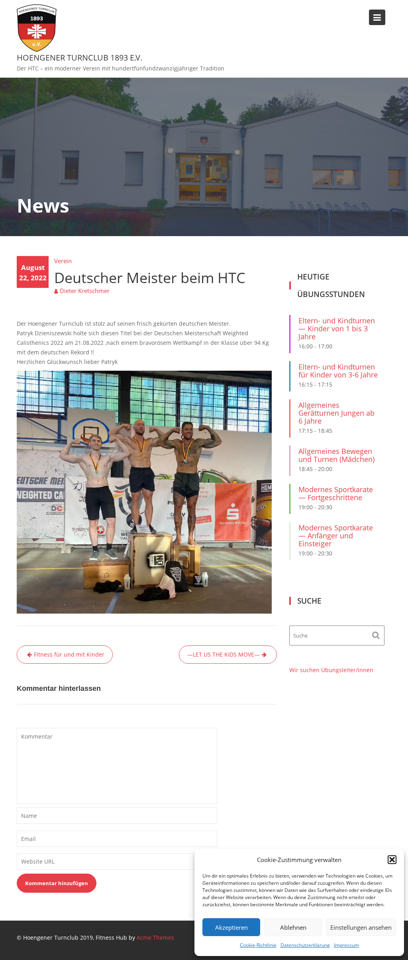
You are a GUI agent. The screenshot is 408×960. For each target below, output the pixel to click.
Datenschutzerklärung (305, 945)
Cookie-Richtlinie (258, 945)
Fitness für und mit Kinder (69, 654)
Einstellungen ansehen (361, 927)
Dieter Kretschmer (85, 291)
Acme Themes (155, 937)
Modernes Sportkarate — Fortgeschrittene (335, 493)
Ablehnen (293, 927)
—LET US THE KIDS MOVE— (223, 654)
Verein (63, 261)
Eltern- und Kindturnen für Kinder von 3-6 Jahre (338, 370)
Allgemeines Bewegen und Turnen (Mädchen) (336, 455)
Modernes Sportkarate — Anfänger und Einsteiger (335, 535)
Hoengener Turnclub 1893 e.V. (79, 57)
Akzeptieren (231, 927)
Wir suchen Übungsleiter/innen (331, 670)
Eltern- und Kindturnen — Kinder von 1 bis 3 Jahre (336, 328)
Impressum (346, 945)
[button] (392, 860)
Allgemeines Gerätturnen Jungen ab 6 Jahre (336, 413)
